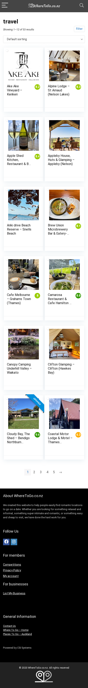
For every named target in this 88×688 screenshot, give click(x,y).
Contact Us (9, 625)
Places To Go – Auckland (17, 634)
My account (11, 576)
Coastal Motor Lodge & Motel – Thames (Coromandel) (60, 440)
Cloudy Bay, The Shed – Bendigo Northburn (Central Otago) (18, 440)
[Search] (82, 5)
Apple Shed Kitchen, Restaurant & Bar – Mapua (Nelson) (19, 164)
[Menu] (5, 5)
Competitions (12, 564)
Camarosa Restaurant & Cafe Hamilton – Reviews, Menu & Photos (60, 303)
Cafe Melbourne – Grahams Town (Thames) (19, 299)
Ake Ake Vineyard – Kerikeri (14, 90)
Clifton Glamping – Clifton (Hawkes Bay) (61, 368)
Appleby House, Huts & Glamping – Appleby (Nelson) (61, 160)
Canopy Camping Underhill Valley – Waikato (19, 368)
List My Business (14, 593)
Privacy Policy (12, 570)
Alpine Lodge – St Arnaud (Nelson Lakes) (59, 90)
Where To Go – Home (15, 629)
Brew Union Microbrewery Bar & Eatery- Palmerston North (58, 233)
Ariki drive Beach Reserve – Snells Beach (19, 229)
